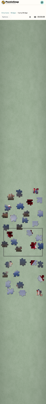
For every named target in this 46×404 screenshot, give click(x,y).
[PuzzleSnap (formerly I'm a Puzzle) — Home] (10, 2)
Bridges (13, 13)
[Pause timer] (30, 17)
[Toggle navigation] (42, 2)
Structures (5, 13)
